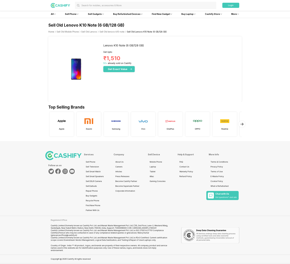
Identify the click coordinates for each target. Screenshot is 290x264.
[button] (230, 5)
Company (119, 154)
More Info (214, 154)
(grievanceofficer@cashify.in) (64, 235)
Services (89, 154)
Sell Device (154, 154)
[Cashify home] (63, 5)
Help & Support (186, 154)
